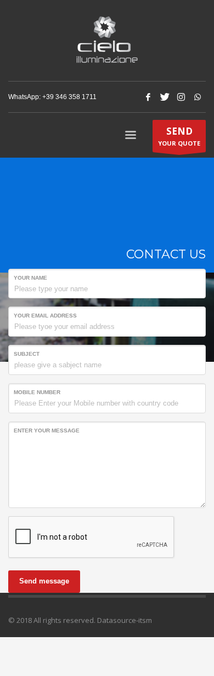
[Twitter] (164, 97)
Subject (27, 354)
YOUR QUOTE (179, 136)
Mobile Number (37, 392)
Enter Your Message (47, 430)
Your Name (30, 278)
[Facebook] (148, 97)
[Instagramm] (181, 97)
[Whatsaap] (197, 97)
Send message (44, 581)
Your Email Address (45, 316)
